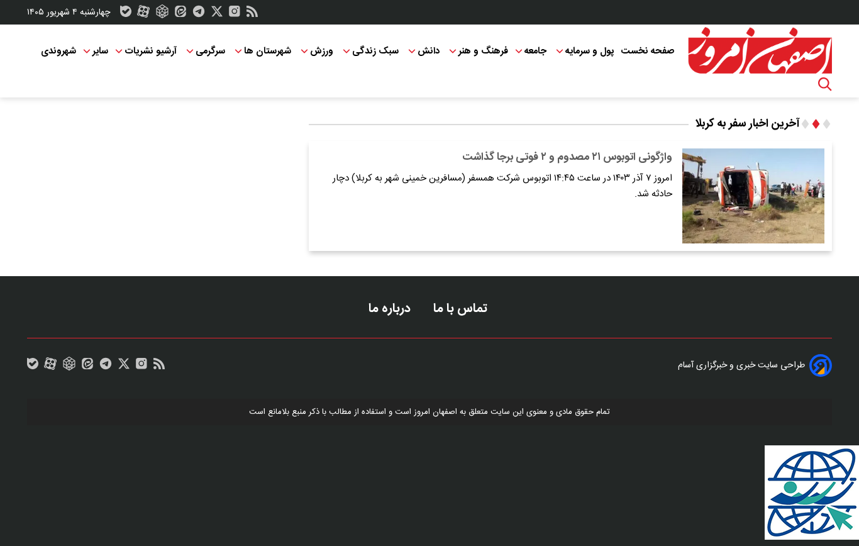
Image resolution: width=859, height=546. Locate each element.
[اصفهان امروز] (759, 51)
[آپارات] (143, 14)
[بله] (125, 14)
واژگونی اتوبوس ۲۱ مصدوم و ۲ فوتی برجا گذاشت (567, 157)
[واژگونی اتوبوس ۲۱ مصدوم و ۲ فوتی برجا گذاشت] (753, 195)
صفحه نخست (647, 51)
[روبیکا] (162, 14)
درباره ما (391, 308)
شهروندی (58, 51)
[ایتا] (180, 14)
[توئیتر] (217, 14)
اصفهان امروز (435, 412)
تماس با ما (461, 308)
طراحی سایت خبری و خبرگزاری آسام (741, 365)
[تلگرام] (199, 14)
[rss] (252, 14)
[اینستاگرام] (234, 14)
